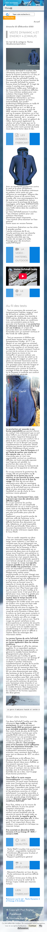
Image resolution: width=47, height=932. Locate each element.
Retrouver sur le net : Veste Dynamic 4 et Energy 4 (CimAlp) (23, 900)
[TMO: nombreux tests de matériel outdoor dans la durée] (23, 3)
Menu (7, 8)
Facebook (15, 914)
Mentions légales (18, 918)
